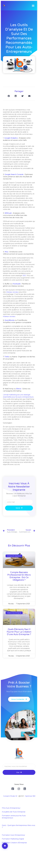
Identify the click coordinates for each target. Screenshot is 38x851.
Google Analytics (11, 138)
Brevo (18, 389)
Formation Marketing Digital (13, 839)
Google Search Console (14, 174)
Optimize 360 (30, 796)
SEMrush (8, 213)
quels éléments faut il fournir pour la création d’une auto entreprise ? (19, 632)
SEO (24, 275)
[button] (33, 6)
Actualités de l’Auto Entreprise (13, 812)
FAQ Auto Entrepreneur (11, 808)
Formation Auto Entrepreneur (13, 835)
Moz (6, 252)
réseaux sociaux (12, 292)
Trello (7, 357)
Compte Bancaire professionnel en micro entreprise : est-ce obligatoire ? (19, 576)
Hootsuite (17, 284)
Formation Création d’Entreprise (14, 843)
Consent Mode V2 (10, 796)
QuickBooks (9, 320)
